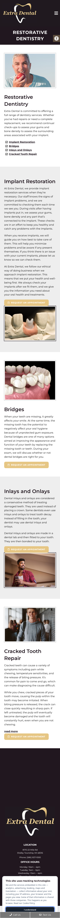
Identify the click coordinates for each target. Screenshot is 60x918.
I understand (30, 910)
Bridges (14, 146)
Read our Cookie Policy (24, 903)
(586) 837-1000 (34, 857)
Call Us (17, 915)
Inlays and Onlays (20, 150)
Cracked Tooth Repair (23, 154)
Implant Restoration (22, 142)
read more (11, 731)
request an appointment (27, 302)
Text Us (46, 915)
